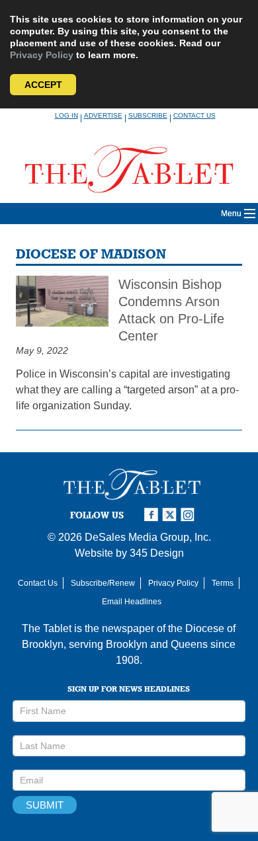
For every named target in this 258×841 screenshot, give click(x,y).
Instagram (190, 514)
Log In (66, 115)
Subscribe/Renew (103, 583)
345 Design (157, 553)
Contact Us (194, 115)
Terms (223, 583)
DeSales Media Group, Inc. (148, 537)
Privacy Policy (41, 55)
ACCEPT (43, 84)
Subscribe (147, 115)
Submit (45, 805)
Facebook (153, 514)
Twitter (171, 514)
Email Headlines (131, 601)
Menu (231, 213)
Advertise (103, 115)
